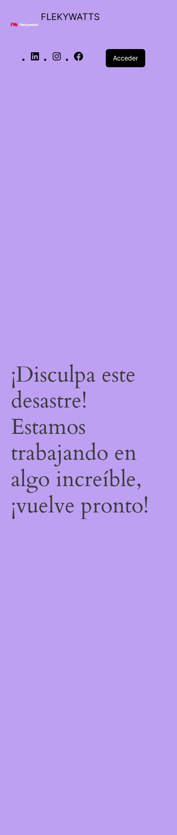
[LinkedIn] (35, 59)
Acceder (125, 58)
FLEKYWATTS (70, 16)
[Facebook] (78, 59)
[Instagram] (56, 59)
